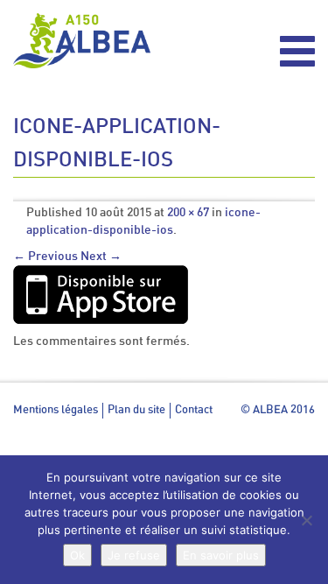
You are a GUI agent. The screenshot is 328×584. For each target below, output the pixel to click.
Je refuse (134, 555)
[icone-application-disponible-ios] (100, 294)
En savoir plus (221, 555)
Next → (101, 256)
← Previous (45, 256)
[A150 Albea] (82, 40)
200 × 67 (188, 213)
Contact (194, 410)
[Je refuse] (306, 520)
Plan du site (136, 410)
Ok (77, 555)
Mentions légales (55, 410)
